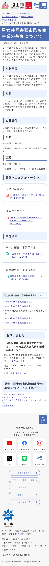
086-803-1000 (16, 534)
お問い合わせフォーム (15, 373)
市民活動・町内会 (10, 17)
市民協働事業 (8, 20)
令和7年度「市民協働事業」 (19, 306)
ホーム (8, 14)
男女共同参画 (27, 17)
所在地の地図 (18, 361)
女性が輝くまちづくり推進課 (14, 397)
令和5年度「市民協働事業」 (19, 323)
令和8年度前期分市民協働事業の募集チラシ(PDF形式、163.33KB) (26, 220)
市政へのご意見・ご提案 (23, 480)
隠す (43, 295)
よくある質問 (24, 473)
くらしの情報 (20, 14)
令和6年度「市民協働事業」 (19, 318)
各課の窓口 (16, 394)
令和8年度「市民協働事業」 (19, 302)
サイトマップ (24, 495)
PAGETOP (42, 421)
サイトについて (23, 502)
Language (36, 7)
